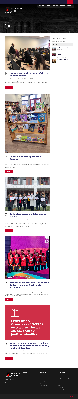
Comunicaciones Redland (62, 50)
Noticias (70, 2)
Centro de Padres (61, 389)
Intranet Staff (52, 2)
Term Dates (42, 383)
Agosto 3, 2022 (13, 219)
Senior (24, 380)
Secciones (48, 5)
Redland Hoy (62, 5)
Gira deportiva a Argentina (63, 47)
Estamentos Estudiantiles (45, 376)
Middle (24, 378)
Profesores (35, 219)
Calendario (63, 2)
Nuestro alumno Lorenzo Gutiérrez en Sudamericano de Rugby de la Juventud (29, 285)
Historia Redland (61, 376)
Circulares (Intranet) (45, 2)
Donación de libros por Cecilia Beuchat (26, 157)
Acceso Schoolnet (44, 381)
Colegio (34, 78)
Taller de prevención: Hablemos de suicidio (28, 215)
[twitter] (70, 396)
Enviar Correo (9, 2)
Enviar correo (7, 386)
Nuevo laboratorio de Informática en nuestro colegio (29, 74)
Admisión (69, 5)
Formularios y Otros (44, 385)
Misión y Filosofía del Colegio (63, 378)
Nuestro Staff (60, 385)
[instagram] (72, 396)
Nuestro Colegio (41, 5)
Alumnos (30, 78)
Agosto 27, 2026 (60, 49)
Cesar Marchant (23, 78)
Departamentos (55, 5)
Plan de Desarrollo (61, 380)
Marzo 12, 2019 (13, 350)
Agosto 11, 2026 (59, 62)
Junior (24, 376)
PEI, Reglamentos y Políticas (46, 378)
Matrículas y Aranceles (45, 380)
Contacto (58, 2)
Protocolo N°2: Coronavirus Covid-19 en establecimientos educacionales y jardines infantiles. (29, 345)
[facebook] (68, 396)
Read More (9, 87)
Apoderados (60, 387)
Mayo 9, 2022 (12, 290)
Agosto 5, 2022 (13, 78)
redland (21, 350)
